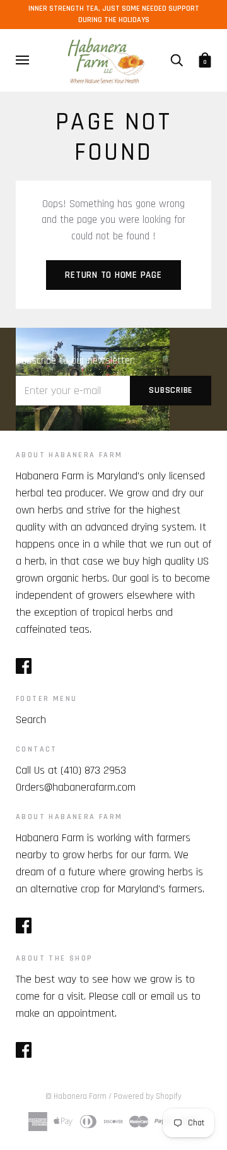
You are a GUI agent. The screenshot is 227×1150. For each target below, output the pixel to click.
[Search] (176, 60)
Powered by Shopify (148, 1096)
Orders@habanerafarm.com (76, 787)
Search (31, 719)
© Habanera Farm (76, 1096)
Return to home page (113, 275)
